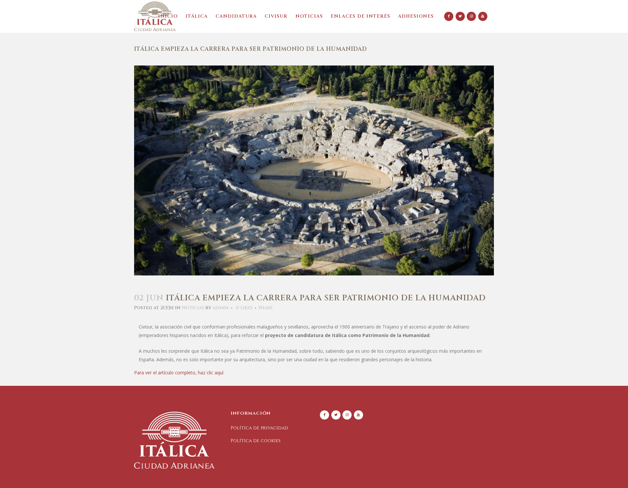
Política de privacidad (259, 428)
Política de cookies (256, 441)
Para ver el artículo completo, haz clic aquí (178, 372)
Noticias (193, 308)
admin (221, 308)
